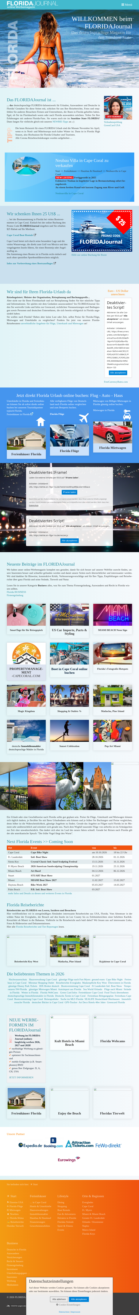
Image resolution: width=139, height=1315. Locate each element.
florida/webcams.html (112, 1030)
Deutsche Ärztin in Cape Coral (70, 995)
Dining (60, 1202)
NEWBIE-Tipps (60, 121)
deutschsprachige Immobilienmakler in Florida (31, 995)
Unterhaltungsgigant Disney (18, 1273)
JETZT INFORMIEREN (21, 1077)
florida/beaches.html (69, 1103)
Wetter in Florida (29, 992)
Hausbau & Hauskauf (40, 1218)
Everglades (87, 1202)
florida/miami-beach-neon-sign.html (112, 619)
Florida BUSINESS (16, 592)
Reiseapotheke (51, 999)
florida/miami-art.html (112, 735)
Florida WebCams (49, 992)
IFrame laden (69, 492)
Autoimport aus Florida (69, 989)
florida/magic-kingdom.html (26, 700)
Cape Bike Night (114, 979)
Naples (85, 1226)
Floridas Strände (65, 1222)
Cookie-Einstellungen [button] (69, 1304)
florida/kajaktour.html (112, 950)
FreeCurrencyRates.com (116, 381)
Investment (12, 1269)
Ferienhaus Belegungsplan (100, 995)
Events (60, 1229)
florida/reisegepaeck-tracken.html (26, 619)
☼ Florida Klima (15, 1218)
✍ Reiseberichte (15, 1222)
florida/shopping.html (69, 700)
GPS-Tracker (71, 1002)
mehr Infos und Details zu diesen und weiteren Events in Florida (40, 893)
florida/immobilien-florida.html (26, 737)
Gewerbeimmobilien (40, 1226)
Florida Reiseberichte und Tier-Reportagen (37, 926)
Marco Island (88, 1229)
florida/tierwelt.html (112, 1103)
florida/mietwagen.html (112, 437)
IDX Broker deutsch (49, 986)
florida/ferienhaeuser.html (26, 443)
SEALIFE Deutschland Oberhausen (102, 999)
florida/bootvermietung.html (69, 660)
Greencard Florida (116, 1002)
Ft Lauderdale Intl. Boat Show (107, 986)
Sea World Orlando (92, 989)
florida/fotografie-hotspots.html (112, 658)
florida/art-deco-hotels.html (69, 1032)
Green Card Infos (68, 992)
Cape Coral (87, 1206)
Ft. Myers (87, 1210)
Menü (128, 4)
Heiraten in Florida (66, 1218)
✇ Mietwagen (13, 1210)
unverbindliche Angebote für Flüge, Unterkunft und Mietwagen (52, 323)
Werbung (11, 1280)
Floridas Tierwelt (15, 1226)
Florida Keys (88, 1233)
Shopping (62, 1206)
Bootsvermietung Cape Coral (75, 986)
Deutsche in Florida (16, 1249)
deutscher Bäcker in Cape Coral (47, 1002)
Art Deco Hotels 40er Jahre (92, 1002)
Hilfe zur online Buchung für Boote (89, 254)
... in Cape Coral (38, 1202)
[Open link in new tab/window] (102, 231)
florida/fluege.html (69, 440)
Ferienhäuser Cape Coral (91, 992)
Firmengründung (15, 595)
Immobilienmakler (39, 1214)
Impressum (75, 1312)
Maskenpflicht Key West (94, 982)
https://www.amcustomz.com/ (69, 621)
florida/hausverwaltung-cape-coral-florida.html (26, 662)
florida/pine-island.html (112, 700)
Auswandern (13, 1253)
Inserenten (12, 1277)
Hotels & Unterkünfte (40, 1206)
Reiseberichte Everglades (68, 982)
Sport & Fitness (65, 1226)
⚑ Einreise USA (15, 1202)
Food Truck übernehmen (116, 992)
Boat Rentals (63, 1210)
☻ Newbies (13, 1214)
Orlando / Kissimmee (92, 1222)
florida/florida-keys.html (69, 735)
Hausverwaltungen (39, 1210)
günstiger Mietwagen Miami (43, 989)
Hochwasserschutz (18, 979)
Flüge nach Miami (113, 989)
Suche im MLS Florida (72, 999)
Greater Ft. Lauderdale (93, 1218)
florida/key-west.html (26, 950)
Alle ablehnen (59, 1299)
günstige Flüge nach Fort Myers (74, 979)
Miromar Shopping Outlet (41, 982)
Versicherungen (14, 1257)
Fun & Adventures (66, 1214)
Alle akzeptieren (118, 373)
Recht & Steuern (15, 1261)
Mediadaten (12, 1284)
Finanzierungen (37, 1222)
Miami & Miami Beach (93, 1214)
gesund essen (98, 979)
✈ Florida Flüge (15, 1206)
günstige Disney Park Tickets (22, 986)
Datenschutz (33, 506)
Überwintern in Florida (119, 982)
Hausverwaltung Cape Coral (43, 979)
